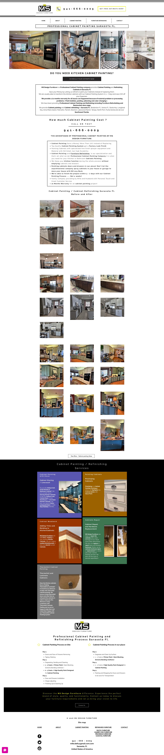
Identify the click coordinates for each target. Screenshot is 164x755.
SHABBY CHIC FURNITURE (103, 732)
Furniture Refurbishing (111, 103)
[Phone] (58, 9)
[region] (59, 495)
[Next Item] (151, 50)
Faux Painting (44, 506)
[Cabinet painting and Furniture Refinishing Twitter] (39, 742)
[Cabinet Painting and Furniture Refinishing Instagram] (39, 748)
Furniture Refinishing (80, 153)
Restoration (77, 105)
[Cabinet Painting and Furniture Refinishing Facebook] (39, 736)
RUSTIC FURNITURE (103, 730)
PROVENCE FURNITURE (103, 734)
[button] (99, 20)
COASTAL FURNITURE (103, 736)
